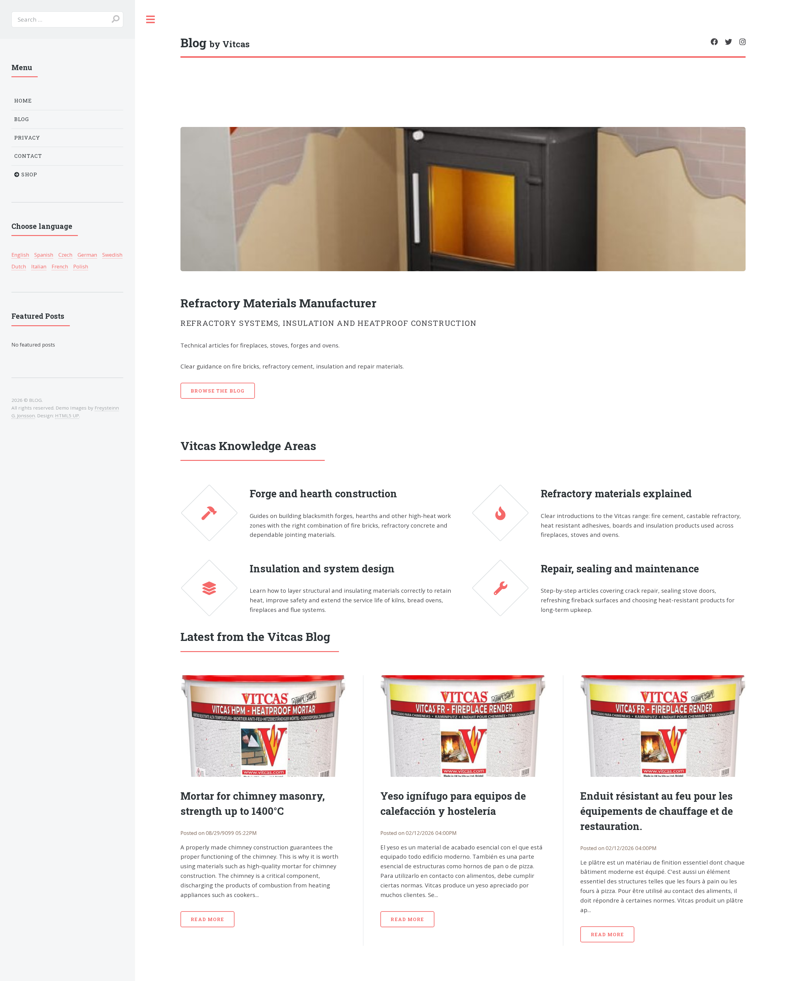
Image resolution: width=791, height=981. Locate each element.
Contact (28, 155)
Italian (38, 266)
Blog (21, 119)
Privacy (27, 137)
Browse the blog (217, 391)
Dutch (18, 266)
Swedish (112, 254)
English (20, 254)
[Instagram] (742, 41)
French (60, 266)
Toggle (150, 19)
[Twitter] (728, 41)
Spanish (43, 254)
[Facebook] (714, 41)
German (87, 254)
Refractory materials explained (616, 493)
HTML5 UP (67, 415)
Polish (80, 266)
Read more (207, 919)
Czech (65, 254)
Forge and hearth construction (323, 493)
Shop (28, 174)
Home (23, 100)
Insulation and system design (322, 568)
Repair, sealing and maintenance (620, 568)
